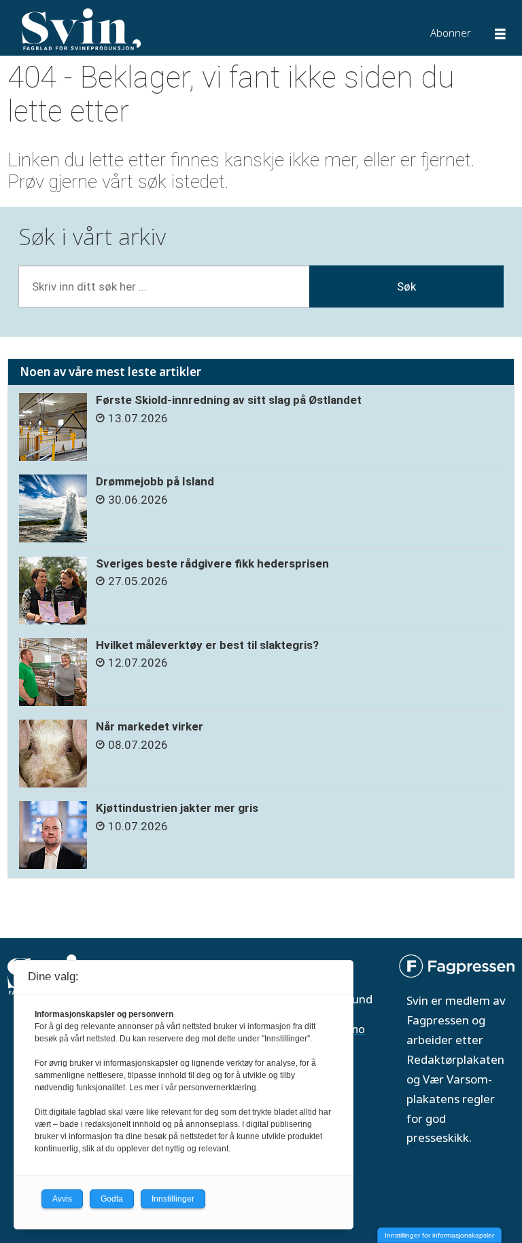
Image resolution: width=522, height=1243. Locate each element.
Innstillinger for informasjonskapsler (439, 1235)
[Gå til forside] (161, 29)
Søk (406, 286)
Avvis (62, 1199)
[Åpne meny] (500, 36)
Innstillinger (173, 1199)
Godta (112, 1199)
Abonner (450, 32)
